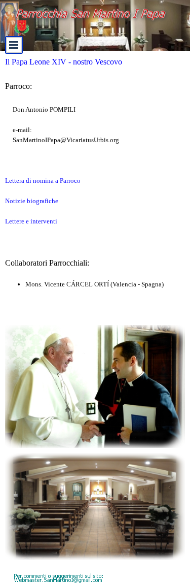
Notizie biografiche (31, 201)
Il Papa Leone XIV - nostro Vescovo (63, 61)
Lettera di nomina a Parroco (43, 180)
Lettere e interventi (31, 221)
